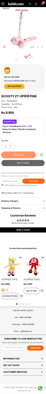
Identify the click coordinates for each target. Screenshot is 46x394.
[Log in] (36, 3)
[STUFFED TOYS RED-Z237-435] (34, 266)
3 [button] (23, 304)
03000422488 (19, 81)
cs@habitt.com (26, 331)
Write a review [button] (23, 230)
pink (6, 290)
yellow (3, 290)
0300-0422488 (25, 317)
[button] (37, 47)
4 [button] (26, 304)
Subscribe (33, 181)
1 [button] (17, 304)
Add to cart (31, 291)
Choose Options (10, 296)
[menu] (2, 3)
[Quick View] (20, 257)
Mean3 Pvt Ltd (24, 391)
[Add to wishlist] (41, 155)
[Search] (30, 4)
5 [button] (29, 304)
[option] (23, 28)
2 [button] (20, 304)
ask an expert (14, 86)
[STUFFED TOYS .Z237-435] (11, 266)
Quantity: (5, 140)
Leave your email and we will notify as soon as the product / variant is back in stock (22, 174)
